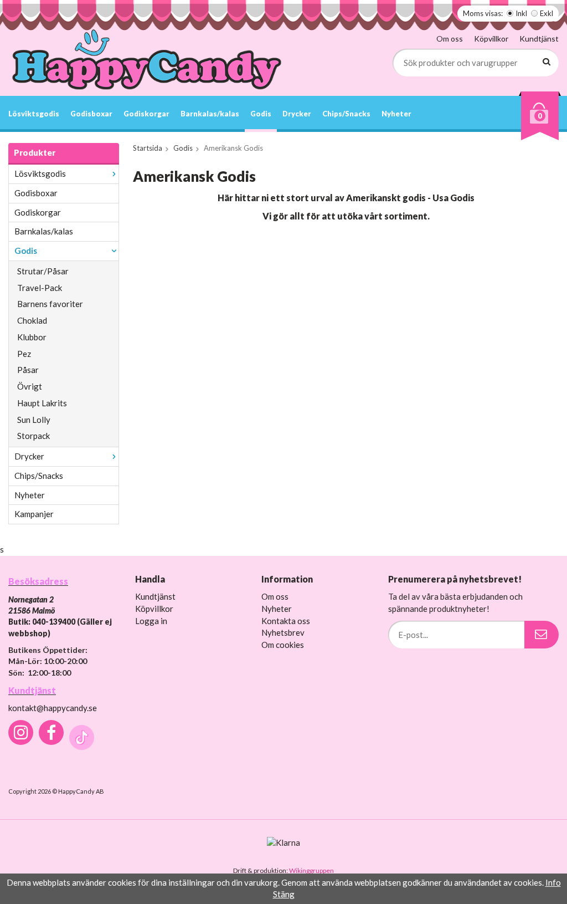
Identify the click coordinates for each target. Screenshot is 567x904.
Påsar (28, 370)
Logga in (151, 621)
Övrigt (29, 386)
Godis (260, 113)
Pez (24, 354)
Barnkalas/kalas (210, 113)
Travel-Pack (39, 288)
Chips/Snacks (346, 113)
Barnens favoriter (50, 304)
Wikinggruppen (311, 870)
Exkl (546, 13)
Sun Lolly (33, 420)
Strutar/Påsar (43, 271)
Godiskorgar (146, 113)
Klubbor (32, 337)
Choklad (32, 320)
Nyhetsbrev (283, 632)
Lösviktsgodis (33, 113)
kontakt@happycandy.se (52, 708)
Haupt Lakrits (42, 403)
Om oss (449, 38)
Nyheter (396, 113)
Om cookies (282, 645)
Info (553, 882)
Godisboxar (91, 113)
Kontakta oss (285, 621)
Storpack (33, 436)
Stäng (284, 894)
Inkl (521, 13)
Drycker (296, 113)
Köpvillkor (491, 38)
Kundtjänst (539, 38)
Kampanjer (34, 514)
